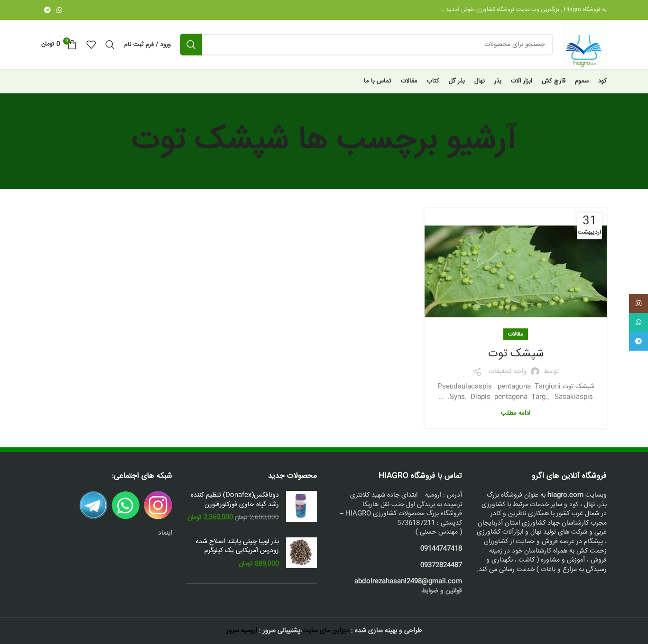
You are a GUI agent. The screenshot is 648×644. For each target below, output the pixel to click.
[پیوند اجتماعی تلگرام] (47, 10)
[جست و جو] (191, 44)
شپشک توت (516, 354)
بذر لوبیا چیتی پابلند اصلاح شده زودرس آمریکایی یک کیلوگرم (237, 546)
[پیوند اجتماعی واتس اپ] (59, 10)
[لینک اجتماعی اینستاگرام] (638, 303)
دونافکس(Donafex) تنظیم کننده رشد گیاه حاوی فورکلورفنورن (235, 500)
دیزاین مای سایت (325, 631)
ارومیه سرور (241, 631)
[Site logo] (584, 45)
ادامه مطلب (515, 413)
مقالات (515, 334)
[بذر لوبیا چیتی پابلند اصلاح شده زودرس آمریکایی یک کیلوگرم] (301, 553)
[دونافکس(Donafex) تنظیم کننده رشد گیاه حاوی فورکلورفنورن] (301, 507)
